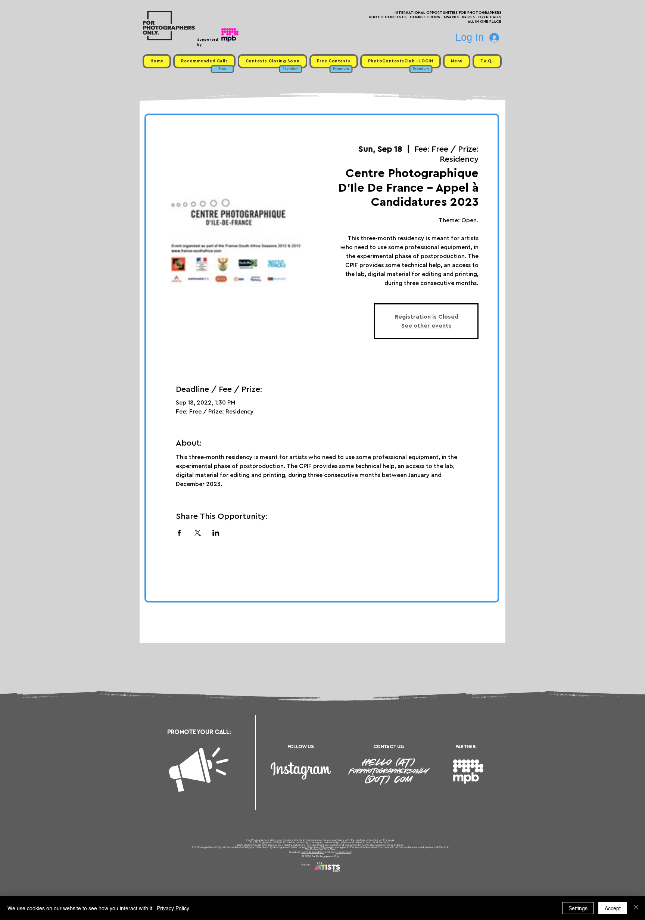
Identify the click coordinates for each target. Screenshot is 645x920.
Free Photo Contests (311, 874)
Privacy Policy (344, 852)
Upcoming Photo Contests (281, 874)
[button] (456, 61)
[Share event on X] (197, 533)
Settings (578, 908)
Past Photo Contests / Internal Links (347, 874)
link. (446, 847)
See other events (426, 326)
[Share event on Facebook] (179, 533)
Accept (613, 908)
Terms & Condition (312, 852)
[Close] (636, 908)
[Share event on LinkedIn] (215, 533)
